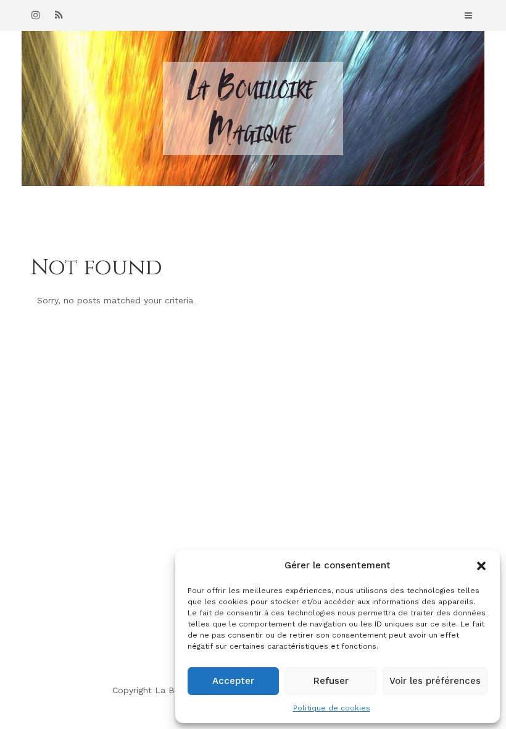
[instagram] (36, 15)
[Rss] (59, 15)
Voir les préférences (435, 680)
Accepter (233, 680)
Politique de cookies (331, 708)
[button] (481, 566)
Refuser (331, 680)
